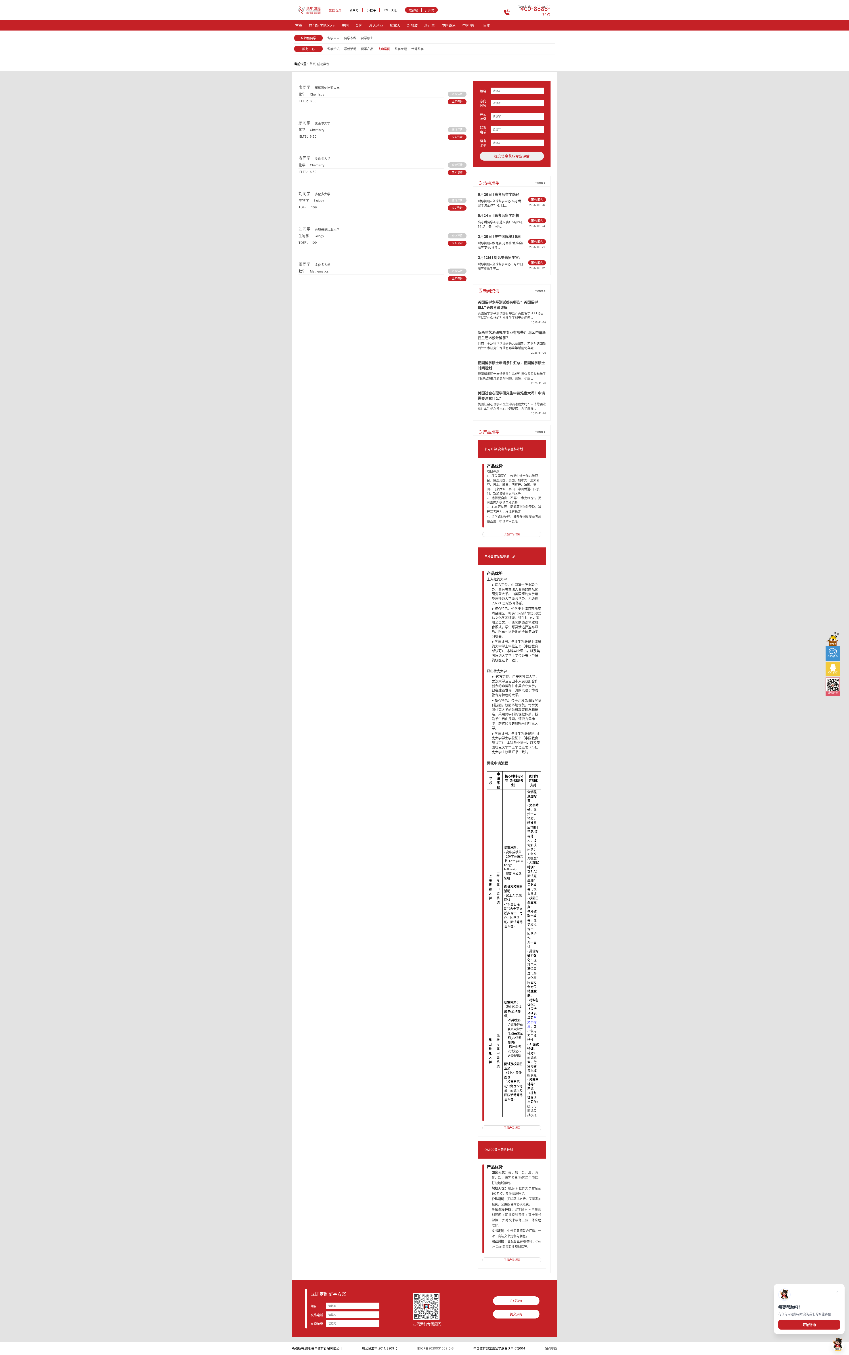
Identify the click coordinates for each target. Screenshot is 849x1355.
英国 (358, 25)
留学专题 (400, 49)
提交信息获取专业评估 (512, 156)
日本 (486, 25)
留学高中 (333, 38)
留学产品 (367, 49)
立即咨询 (457, 101)
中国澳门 (469, 25)
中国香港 (449, 25)
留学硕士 (367, 38)
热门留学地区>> (322, 25)
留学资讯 (333, 49)
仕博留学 (417, 49)
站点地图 (551, 1348)
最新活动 (350, 49)
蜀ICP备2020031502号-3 (435, 1348)
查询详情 (457, 94)
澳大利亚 (376, 25)
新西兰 (429, 25)
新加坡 (412, 25)
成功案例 (384, 49)
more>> (540, 182)
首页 (298, 25)
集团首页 (335, 10)
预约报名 (537, 200)
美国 (345, 25)
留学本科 (350, 38)
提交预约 (516, 1314)
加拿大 (395, 25)
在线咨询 (516, 1301)
